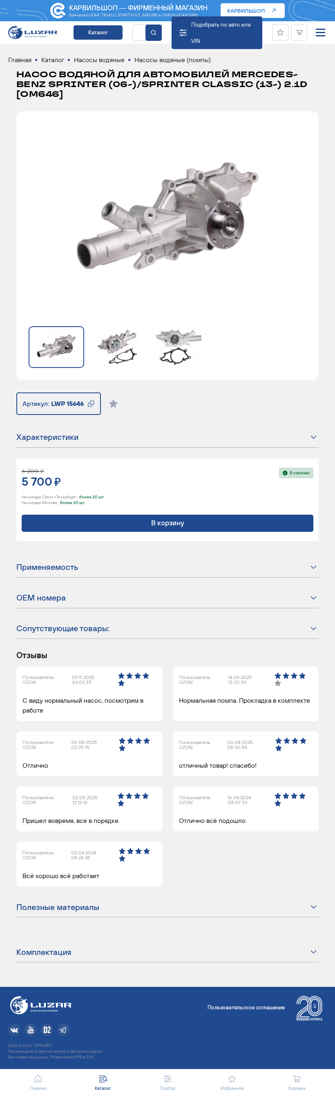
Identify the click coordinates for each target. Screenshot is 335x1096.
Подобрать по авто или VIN (221, 32)
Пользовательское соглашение (246, 1007)
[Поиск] (153, 33)
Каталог (98, 32)
